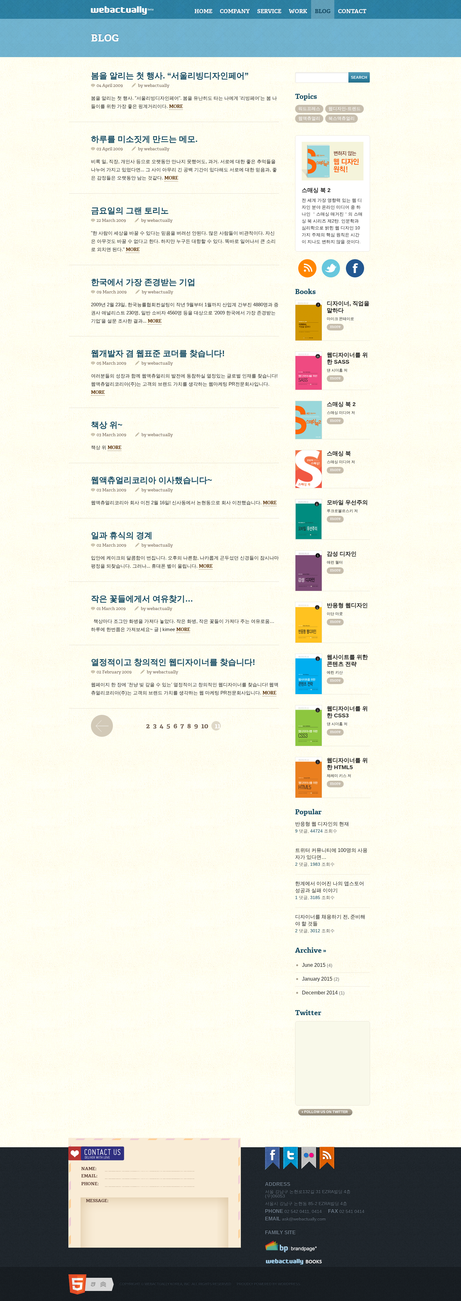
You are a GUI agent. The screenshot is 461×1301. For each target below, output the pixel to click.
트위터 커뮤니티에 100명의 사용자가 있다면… (331, 854)
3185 (315, 897)
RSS (327, 1158)
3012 (315, 930)
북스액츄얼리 (341, 118)
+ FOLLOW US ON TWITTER (324, 1112)
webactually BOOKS (294, 1262)
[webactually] (129, 10)
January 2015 (317, 979)
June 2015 (314, 965)
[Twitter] (331, 268)
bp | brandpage (294, 1247)
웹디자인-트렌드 (344, 108)
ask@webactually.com (304, 1218)
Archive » (310, 950)
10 (204, 726)
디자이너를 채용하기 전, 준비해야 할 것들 (330, 920)
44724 (316, 830)
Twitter (291, 1158)
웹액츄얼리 (309, 118)
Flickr (309, 1158)
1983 (315, 864)
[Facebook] (355, 268)
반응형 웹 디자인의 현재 (322, 824)
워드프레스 (309, 108)
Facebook (273, 1158)
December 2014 (320, 992)
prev (103, 726)
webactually (156, 85)
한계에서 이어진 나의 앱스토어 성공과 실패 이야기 (329, 887)
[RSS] (307, 268)
